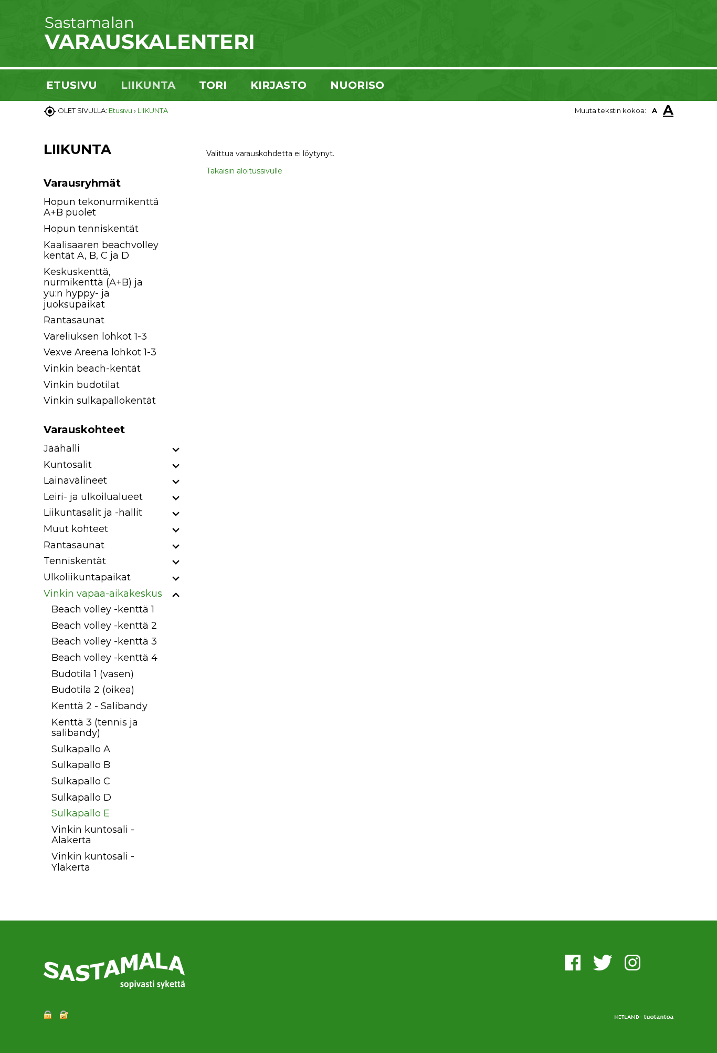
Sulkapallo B (80, 765)
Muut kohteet (76, 529)
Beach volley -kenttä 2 (104, 625)
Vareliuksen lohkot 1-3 (95, 336)
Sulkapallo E (80, 813)
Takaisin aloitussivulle (244, 171)
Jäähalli (62, 448)
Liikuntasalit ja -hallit (93, 512)
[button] (176, 450)
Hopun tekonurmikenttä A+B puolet (101, 207)
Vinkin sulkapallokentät (100, 400)
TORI (213, 85)
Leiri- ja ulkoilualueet (93, 497)
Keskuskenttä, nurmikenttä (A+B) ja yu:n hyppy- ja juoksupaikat (93, 288)
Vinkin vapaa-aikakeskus (103, 593)
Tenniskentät (75, 561)
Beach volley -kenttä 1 (102, 609)
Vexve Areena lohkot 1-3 (100, 352)
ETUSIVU (71, 85)
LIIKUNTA (148, 85)
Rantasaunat (74, 320)
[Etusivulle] (149, 47)
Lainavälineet (75, 480)
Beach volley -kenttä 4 (104, 657)
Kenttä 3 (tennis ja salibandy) (94, 728)
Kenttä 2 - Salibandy (99, 706)
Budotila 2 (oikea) (92, 690)
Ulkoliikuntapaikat (87, 577)
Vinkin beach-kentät (92, 368)
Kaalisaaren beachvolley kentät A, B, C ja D (101, 250)
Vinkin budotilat (82, 385)
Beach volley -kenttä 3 (104, 641)
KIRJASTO (278, 85)
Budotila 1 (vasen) (92, 674)
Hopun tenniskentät (91, 228)
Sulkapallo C (80, 781)
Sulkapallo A (80, 749)
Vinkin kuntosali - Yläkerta (92, 862)
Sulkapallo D (81, 797)
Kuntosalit (68, 465)
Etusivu (120, 110)
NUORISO (357, 85)
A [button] (654, 110)
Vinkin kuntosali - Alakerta (92, 835)
